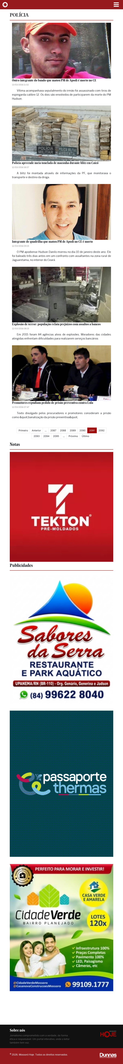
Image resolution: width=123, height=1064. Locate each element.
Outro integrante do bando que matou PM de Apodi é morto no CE (54, 80)
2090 (83, 430)
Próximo (73, 436)
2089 (73, 430)
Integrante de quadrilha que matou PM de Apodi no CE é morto (52, 241)
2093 (37, 436)
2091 (93, 430)
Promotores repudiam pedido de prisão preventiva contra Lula (52, 403)
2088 (63, 430)
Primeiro (23, 430)
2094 (46, 436)
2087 (53, 430)
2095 (56, 436)
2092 (102, 430)
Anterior (36, 430)
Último (85, 436)
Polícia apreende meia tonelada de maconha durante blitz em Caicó (55, 163)
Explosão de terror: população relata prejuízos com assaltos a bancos (56, 324)
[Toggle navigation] (116, 4)
